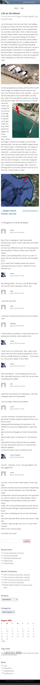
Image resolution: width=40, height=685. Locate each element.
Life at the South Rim (30, 211)
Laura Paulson (15, 455)
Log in (5, 665)
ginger (37, 653)
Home (16, 8)
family (33, 653)
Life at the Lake (8, 563)
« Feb (3, 641)
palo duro (10, 654)
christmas (24, 653)
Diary (19, 16)
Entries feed (7, 668)
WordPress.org (8, 673)
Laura (10, 19)
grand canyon (4, 654)
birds (2, 653)
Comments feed (9, 671)
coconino (29, 653)
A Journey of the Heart (11, 555)
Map (22, 8)
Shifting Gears (8, 561)
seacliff (31, 16)
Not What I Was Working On (12, 558)
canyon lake (13, 652)
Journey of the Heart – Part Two (14, 553)
